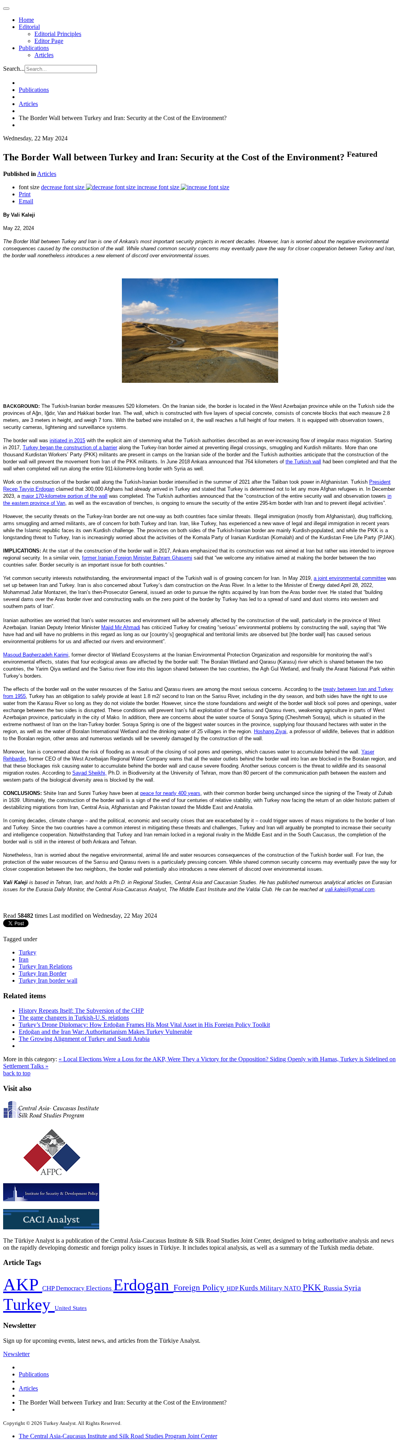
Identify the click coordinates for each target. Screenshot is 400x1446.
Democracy (71, 1288)
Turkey (27, 952)
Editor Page (48, 41)
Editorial (29, 26)
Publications (34, 48)
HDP (233, 1288)
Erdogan (143, 1285)
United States (71, 1307)
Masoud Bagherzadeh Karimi (35, 655)
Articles (44, 55)
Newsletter (16, 1354)
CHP (49, 1288)
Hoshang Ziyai (270, 731)
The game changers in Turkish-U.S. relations (74, 1017)
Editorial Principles (57, 33)
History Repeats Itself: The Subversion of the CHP (81, 1010)
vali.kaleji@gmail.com (350, 889)
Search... (14, 68)
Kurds (249, 1288)
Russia (333, 1288)
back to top (16, 1073)
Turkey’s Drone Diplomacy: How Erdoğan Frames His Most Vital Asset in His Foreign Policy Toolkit (144, 1024)
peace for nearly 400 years (170, 793)
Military (272, 1288)
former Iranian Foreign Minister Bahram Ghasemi (137, 558)
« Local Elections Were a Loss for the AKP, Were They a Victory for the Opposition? (164, 1059)
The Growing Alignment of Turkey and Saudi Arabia (84, 1038)
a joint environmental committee (350, 578)
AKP (22, 1284)
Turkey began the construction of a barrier (70, 447)
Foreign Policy (200, 1287)
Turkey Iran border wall (48, 980)
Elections (99, 1288)
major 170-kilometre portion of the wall (64, 496)
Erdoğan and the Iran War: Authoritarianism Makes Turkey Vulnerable (105, 1031)
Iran (24, 959)
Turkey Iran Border (42, 973)
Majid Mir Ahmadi (120, 627)
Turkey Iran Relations (45, 966)
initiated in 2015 (67, 440)
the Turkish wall (303, 462)
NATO (293, 1288)
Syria (352, 1288)
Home (26, 19)
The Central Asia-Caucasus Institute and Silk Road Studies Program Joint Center (118, 1436)
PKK (313, 1287)
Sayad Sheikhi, (89, 773)
